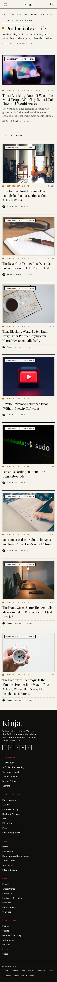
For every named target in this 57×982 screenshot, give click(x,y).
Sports (5, 931)
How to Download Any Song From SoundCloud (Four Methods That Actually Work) (24, 195)
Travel (5, 818)
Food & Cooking (10, 809)
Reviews (6, 944)
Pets (4, 828)
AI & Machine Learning (13, 767)
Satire (5, 954)
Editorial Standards (13, 976)
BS (23, 748)
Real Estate (8, 851)
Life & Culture (19, 14)
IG (11, 748)
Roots (5, 949)
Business (6, 902)
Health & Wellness (11, 814)
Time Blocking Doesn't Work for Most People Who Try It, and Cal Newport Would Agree (27, 99)
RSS (29, 748)
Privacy (41, 971)
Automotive (8, 940)
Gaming (6, 786)
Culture (6, 804)
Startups (6, 912)
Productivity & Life (11, 832)
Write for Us (27, 971)
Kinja (28, 4)
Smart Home (8, 860)
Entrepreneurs (9, 907)
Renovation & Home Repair (15, 856)
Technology (8, 763)
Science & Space (10, 776)
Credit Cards (8, 889)
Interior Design (9, 870)
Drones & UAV (9, 781)
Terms (50, 971)
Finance (6, 884)
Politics (5, 926)
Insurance (7, 893)
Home (4, 14)
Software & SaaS (10, 772)
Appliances (7, 865)
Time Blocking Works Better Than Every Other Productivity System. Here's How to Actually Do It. (25, 335)
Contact (14, 971)
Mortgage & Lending (12, 898)
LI (17, 748)
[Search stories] (51, 4)
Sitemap (30, 976)
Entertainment (9, 800)
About (5, 971)
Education (7, 823)
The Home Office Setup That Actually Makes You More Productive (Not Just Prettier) (27, 612)
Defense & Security (11, 935)
